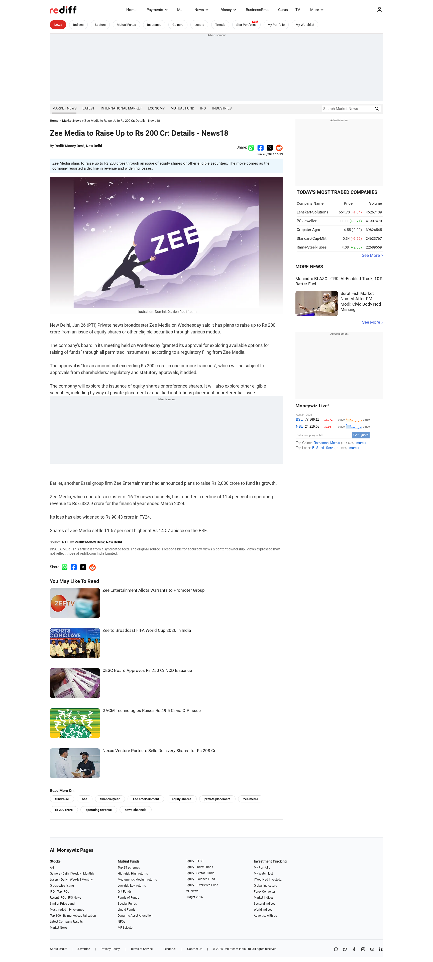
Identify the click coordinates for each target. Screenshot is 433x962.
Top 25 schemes (129, 867)
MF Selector (126, 927)
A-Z (52, 867)
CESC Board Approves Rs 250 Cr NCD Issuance (147, 670)
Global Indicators (265, 885)
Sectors (100, 25)
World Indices (263, 909)
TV (297, 10)
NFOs (121, 921)
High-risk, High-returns (133, 873)
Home (131, 10)
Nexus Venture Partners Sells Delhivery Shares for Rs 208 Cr (158, 750)
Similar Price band (62, 903)
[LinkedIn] (381, 949)
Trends (220, 25)
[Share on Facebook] (260, 147)
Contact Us (194, 949)
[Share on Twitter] (270, 147)
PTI (65, 542)
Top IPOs (63, 891)
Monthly (88, 873)
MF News (192, 891)
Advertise (83, 949)
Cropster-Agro (308, 229)
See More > (372, 255)
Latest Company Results (66, 921)
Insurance (154, 25)
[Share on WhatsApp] (336, 949)
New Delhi (94, 146)
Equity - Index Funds (199, 867)
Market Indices (263, 897)
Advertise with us (265, 915)
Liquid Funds (126, 909)
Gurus (283, 10)
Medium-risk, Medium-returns (137, 879)
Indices (78, 25)
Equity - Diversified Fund (202, 885)
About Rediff (58, 949)
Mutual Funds (126, 25)
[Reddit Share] (278, 147)
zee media (250, 799)
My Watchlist (305, 25)
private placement (217, 799)
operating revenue (99, 810)
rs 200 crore (64, 810)
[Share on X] (345, 949)
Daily (65, 873)
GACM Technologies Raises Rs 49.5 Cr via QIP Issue (151, 710)
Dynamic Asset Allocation (135, 915)
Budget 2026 (194, 897)
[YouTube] (372, 949)
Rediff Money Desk (69, 146)
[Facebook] (354, 949)
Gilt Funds (125, 891)
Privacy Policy (110, 949)
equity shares (181, 799)
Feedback (169, 949)
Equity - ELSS (194, 861)
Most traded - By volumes (67, 909)
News (199, 10)
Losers (199, 25)
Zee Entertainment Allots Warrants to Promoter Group (153, 590)
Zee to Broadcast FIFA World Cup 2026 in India (146, 630)
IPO (203, 108)
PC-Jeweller (306, 221)
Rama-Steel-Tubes (312, 247)
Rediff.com (231, 949)
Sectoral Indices (264, 903)
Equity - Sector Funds (200, 873)
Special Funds (127, 903)
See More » (372, 322)
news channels (135, 810)
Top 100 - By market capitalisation (73, 915)
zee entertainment (146, 799)
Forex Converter (264, 891)
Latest (88, 108)
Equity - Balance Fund (200, 879)
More (314, 10)
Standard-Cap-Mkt (312, 238)
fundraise (62, 799)
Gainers (177, 25)
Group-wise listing (62, 885)
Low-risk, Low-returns (132, 885)
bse (84, 799)
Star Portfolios (246, 25)
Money (226, 10)
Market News (64, 108)
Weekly (76, 873)
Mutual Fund (182, 108)
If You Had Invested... (268, 879)
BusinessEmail (258, 10)
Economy (156, 108)
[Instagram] (363, 949)
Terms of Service (142, 949)
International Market (121, 108)
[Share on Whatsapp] (251, 147)
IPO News (74, 897)
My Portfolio (276, 25)
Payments (155, 10)
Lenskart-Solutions (312, 212)
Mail (180, 10)
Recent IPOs (58, 897)
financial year (110, 799)
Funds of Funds (128, 897)
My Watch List (263, 873)
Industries (222, 108)
